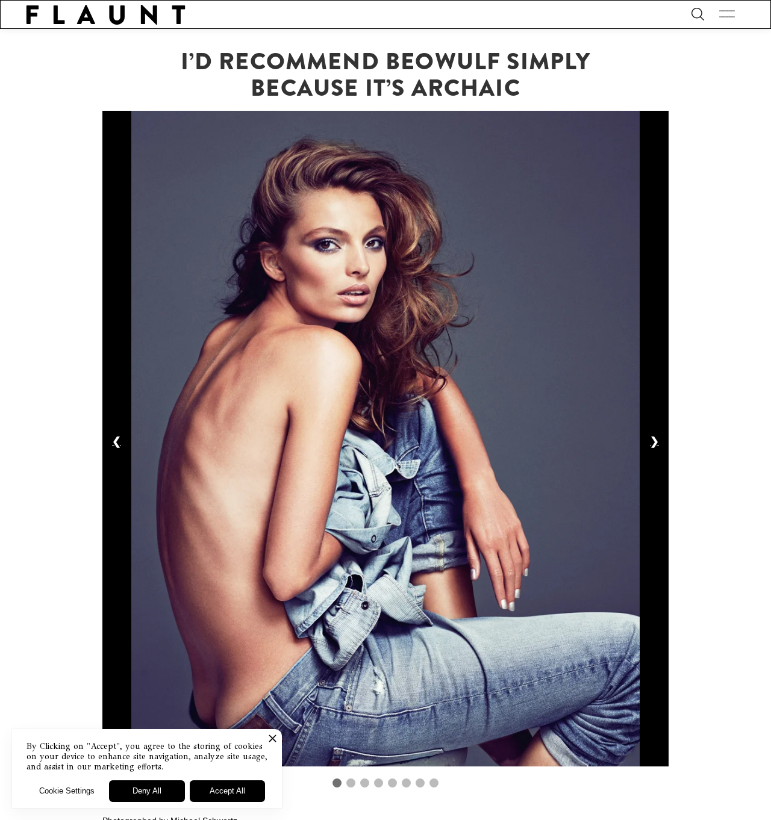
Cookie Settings (67, 790)
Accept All (227, 790)
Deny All (147, 790)
